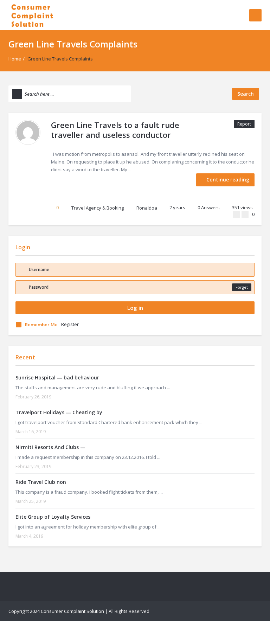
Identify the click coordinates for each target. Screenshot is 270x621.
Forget (242, 287)
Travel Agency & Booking (97, 208)
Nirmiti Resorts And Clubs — (50, 447)
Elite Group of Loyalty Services (52, 516)
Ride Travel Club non (40, 482)
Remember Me (41, 324)
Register (70, 324)
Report (244, 124)
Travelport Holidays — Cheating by (58, 412)
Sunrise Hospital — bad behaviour (57, 377)
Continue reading (227, 179)
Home (14, 59)
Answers (209, 207)
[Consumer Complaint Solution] (32, 15)
